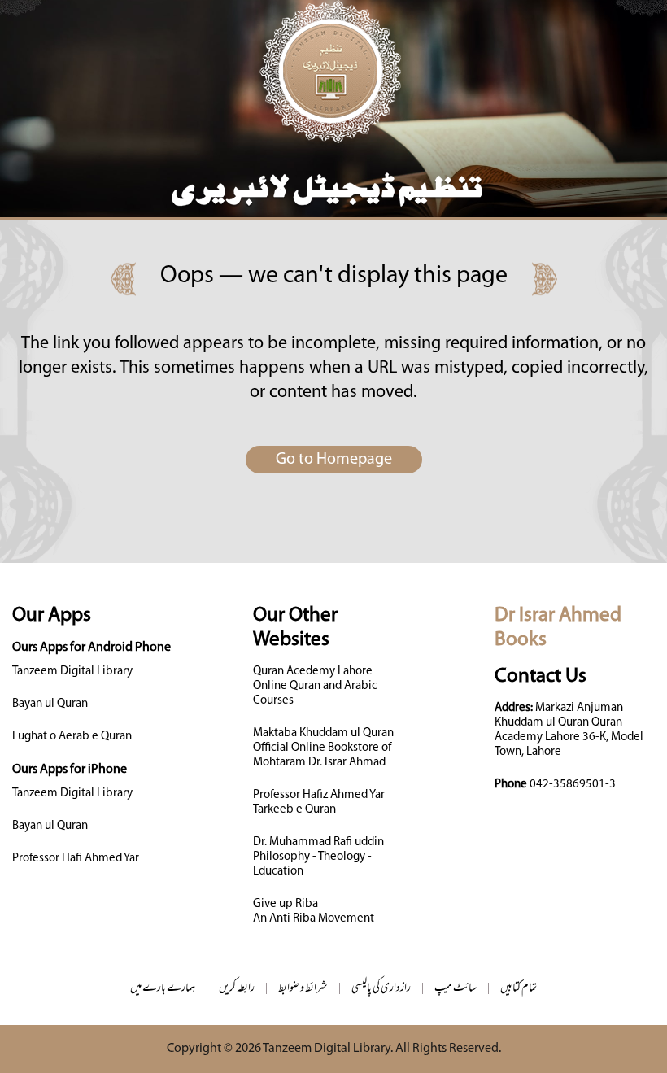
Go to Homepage (334, 459)
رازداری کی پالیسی (381, 989)
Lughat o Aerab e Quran (72, 737)
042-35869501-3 (573, 785)
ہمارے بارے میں (162, 989)
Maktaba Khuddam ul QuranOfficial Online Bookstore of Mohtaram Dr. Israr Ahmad (323, 748)
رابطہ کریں (237, 989)
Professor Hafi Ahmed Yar (75, 859)
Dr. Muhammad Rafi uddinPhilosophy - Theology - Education (318, 857)
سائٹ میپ (455, 989)
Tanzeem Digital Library (72, 671)
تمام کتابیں (518, 989)
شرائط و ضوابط (303, 989)
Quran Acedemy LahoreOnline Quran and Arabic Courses (315, 686)
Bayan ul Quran (50, 704)
